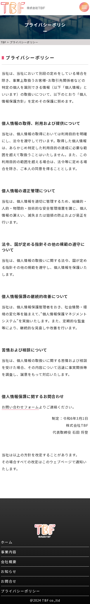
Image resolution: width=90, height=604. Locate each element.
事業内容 (9, 551)
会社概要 (9, 561)
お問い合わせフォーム (20, 407)
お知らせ (9, 571)
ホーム (7, 542)
